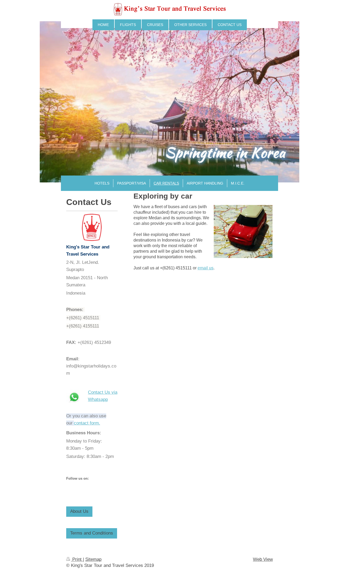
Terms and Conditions (91, 533)
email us (205, 268)
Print (77, 559)
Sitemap (93, 559)
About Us (79, 511)
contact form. (87, 423)
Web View (263, 559)
